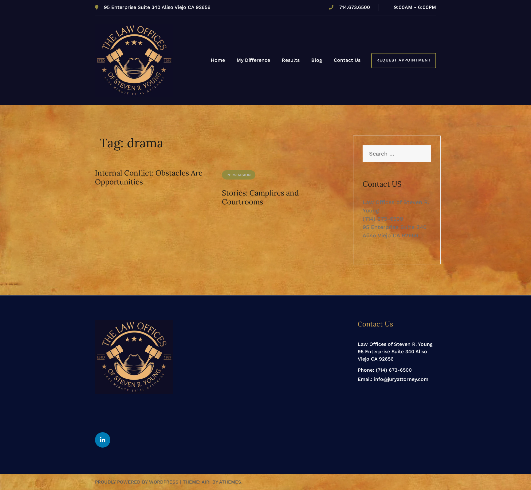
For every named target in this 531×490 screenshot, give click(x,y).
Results (291, 60)
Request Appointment (403, 60)
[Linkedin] (102, 440)
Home (218, 60)
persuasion (238, 175)
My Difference (253, 60)
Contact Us (347, 60)
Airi (206, 482)
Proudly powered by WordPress (137, 482)
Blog (316, 60)
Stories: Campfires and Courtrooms (260, 197)
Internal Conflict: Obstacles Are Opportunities (149, 177)
